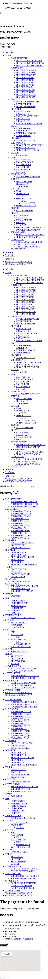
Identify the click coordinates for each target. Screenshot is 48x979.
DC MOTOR (21, 155)
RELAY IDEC (22, 215)
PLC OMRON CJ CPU (26, 94)
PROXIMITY (22, 184)
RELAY (14, 213)
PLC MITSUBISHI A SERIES (29, 60)
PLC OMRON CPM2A (26, 73)
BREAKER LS (22, 121)
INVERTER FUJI (23, 104)
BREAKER (16, 109)
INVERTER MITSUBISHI (27, 102)
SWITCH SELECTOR (26, 206)
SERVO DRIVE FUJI (25, 147)
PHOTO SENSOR (24, 181)
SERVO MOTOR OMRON (28, 237)
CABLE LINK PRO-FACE (28, 247)
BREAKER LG (23, 118)
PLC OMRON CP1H (25, 82)
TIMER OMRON (23, 128)
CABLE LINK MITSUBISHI (29, 242)
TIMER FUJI (21, 131)
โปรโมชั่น (10, 255)
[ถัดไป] (4, 978)
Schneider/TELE (28, 203)
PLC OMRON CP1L (25, 77)
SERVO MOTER (18, 232)
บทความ (9, 252)
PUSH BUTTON (23, 198)
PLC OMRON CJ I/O (25, 97)
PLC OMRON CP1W (25, 85)
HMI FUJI (20, 172)
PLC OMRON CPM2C (26, 75)
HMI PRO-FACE (23, 164)
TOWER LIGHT (18, 249)
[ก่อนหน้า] (1, 978)
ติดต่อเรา (9, 259)
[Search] (32, 486)
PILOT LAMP (22, 193)
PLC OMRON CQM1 (25, 89)
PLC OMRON (17, 68)
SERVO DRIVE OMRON (27, 150)
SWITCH (15, 189)
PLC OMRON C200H (25, 92)
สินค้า (8, 55)
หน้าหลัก (9, 52)
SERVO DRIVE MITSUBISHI (29, 145)
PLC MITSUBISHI (19, 58)
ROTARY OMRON (24, 210)
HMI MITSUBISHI (24, 162)
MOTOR (15, 152)
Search (3, 486)
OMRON (25, 186)
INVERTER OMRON (25, 106)
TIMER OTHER (23, 135)
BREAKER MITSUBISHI (27, 116)
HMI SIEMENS (23, 169)
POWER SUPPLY (19, 225)
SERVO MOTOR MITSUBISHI (30, 235)
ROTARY (15, 208)
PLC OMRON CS (24, 87)
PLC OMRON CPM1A (26, 70)
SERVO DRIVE (18, 143)
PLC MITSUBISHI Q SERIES (29, 65)
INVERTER (16, 99)
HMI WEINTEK (23, 160)
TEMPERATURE (18, 174)
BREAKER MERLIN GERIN (29, 123)
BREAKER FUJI (23, 114)
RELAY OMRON (24, 220)
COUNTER (16, 138)
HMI (13, 157)
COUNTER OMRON (25, 140)
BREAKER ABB (23, 111)
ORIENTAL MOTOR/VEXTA (18, 261)
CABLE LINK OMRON (27, 244)
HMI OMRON (22, 167)
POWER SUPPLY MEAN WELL (30, 227)
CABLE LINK (17, 239)
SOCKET (20, 222)
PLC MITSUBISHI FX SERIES (30, 63)
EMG (18, 191)
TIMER (14, 126)
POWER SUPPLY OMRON (28, 230)
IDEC (23, 196)
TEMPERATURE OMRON (28, 176)
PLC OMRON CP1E (25, 80)
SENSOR (15, 179)
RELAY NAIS (22, 218)
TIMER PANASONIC (26, 133)
